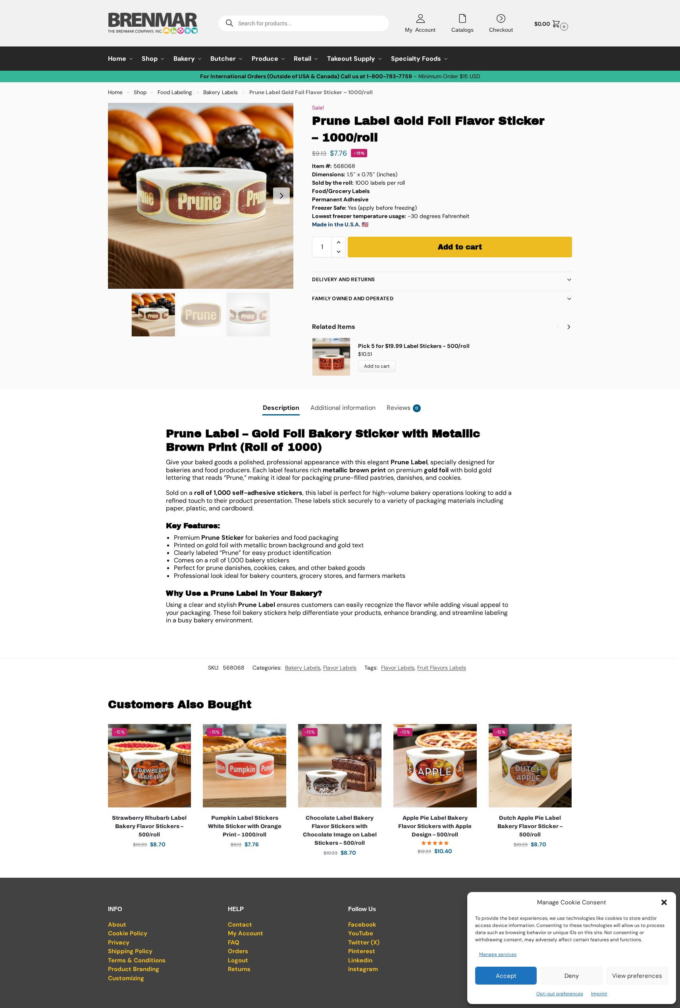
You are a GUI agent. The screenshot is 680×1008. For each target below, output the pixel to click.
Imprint (599, 994)
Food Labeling (175, 92)
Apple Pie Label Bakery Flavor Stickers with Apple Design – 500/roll (435, 826)
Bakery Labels (220, 92)
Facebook (362, 925)
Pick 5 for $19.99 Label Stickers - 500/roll (414, 346)
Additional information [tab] (343, 408)
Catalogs (462, 29)
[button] (664, 902)
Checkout (501, 29)
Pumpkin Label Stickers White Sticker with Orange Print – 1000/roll (244, 826)
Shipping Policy (130, 951)
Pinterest (361, 951)
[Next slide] (281, 195)
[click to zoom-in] (201, 196)
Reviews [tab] (402, 408)
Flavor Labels (339, 667)
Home (115, 92)
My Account (420, 29)
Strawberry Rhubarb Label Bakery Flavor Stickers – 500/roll (149, 826)
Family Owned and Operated (352, 298)
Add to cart (460, 247)
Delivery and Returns (343, 279)
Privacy (118, 942)
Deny (571, 976)
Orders (238, 951)
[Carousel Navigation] (561, 327)
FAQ (233, 942)
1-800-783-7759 (389, 76)
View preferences (637, 976)
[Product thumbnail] (335, 357)
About (117, 925)
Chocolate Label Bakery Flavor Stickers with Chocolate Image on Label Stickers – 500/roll (340, 830)
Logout (238, 960)
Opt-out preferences (559, 994)
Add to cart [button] (149, 861)
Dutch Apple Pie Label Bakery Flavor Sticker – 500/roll (529, 826)
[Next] (569, 327)
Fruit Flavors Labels (441, 667)
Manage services (497, 954)
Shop (140, 92)
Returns (239, 969)
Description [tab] (281, 408)
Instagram (363, 969)
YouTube (360, 933)
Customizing (126, 978)
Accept (506, 976)
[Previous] (558, 327)
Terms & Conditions (137, 960)
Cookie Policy (127, 933)
